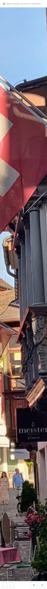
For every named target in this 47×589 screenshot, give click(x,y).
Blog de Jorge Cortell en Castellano (23, 3)
